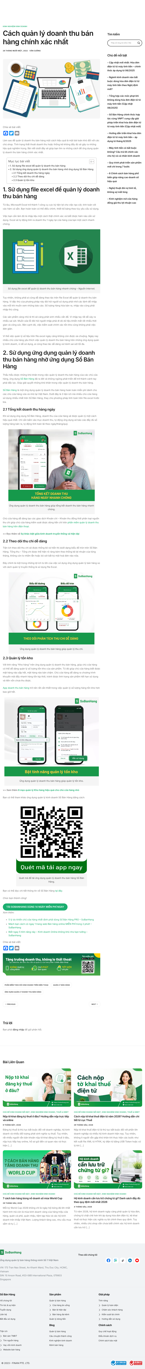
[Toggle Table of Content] (90, 161)
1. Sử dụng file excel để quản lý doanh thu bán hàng (37, 165)
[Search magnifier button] (139, 43)
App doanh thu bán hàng (16, 687)
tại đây (58, 890)
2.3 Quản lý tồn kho (23, 180)
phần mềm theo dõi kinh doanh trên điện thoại (26, 985)
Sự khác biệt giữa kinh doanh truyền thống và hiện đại (50, 533)
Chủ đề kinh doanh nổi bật (16, 1112)
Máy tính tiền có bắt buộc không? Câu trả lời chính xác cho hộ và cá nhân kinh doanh (123, 151)
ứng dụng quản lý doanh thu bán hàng (23, 992)
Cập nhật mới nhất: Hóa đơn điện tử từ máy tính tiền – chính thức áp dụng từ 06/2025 (124, 66)
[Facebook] (108, 1260)
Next (93, 1004)
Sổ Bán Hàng (27, 378)
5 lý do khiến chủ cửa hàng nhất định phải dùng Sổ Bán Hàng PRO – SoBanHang (51, 919)
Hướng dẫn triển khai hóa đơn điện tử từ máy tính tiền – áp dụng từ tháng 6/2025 (124, 137)
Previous (11, 1004)
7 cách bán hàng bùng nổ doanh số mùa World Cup (32, 1198)
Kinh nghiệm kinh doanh (15, 26)
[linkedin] (130, 1260)
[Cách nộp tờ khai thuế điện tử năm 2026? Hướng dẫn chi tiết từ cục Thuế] (108, 1087)
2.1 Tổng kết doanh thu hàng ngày (31, 172)
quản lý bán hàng (61, 985)
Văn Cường (35, 51)
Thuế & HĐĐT (62, 1112)
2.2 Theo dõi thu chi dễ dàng (28, 176)
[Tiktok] (123, 1260)
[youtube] (137, 1260)
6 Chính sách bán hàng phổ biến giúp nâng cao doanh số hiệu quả (123, 177)
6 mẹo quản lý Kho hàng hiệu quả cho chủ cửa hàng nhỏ (48, 790)
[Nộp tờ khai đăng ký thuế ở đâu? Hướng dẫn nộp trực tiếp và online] (37, 1087)
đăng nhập (18, 1029)
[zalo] (116, 1260)
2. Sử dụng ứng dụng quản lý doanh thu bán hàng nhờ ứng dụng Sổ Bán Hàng (51, 169)
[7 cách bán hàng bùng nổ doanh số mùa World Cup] (37, 1169)
